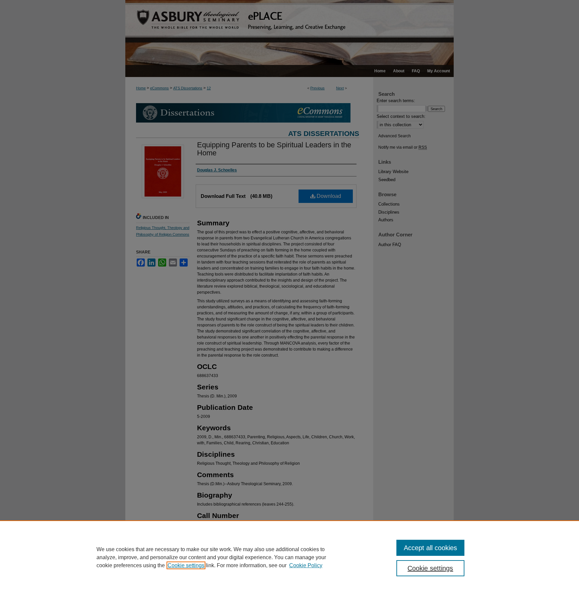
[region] (289, 557)
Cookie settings (186, 565)
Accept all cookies (430, 547)
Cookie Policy (305, 565)
